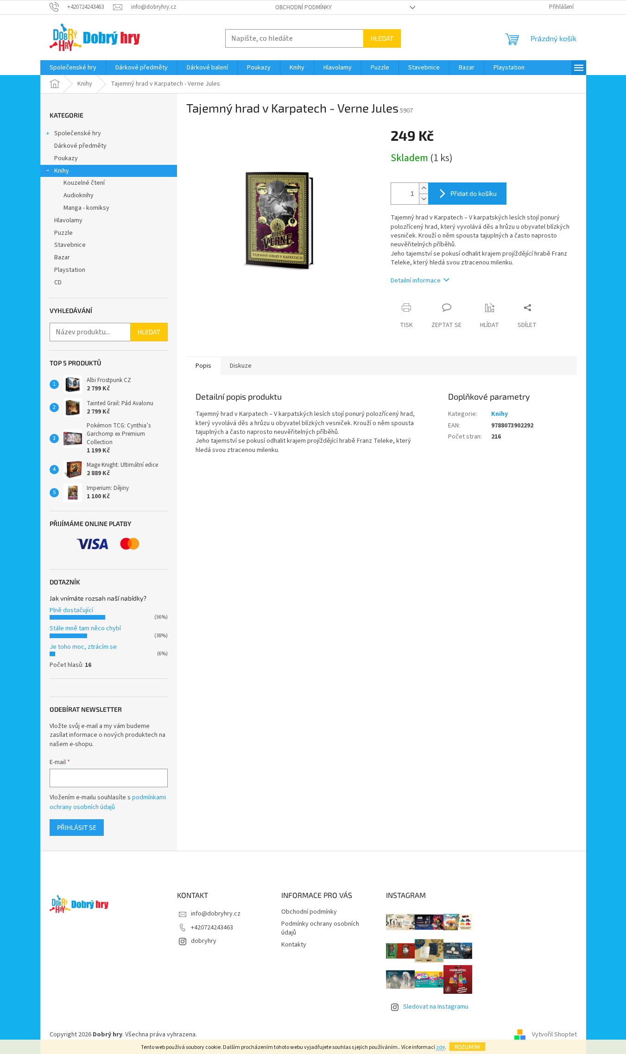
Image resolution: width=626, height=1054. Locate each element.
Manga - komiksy (86, 208)
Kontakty (293, 944)
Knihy (61, 171)
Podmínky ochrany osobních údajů (320, 928)
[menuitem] (73, 67)
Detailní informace (416, 280)
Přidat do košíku (473, 193)
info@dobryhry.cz (215, 913)
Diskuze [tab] (241, 365)
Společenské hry (77, 133)
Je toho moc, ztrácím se (83, 647)
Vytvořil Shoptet (554, 1034)
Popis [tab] (203, 365)
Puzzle (63, 233)
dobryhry (203, 941)
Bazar (62, 257)
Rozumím (467, 1046)
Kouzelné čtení (84, 183)
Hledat (382, 38)
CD (58, 282)
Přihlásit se (76, 827)
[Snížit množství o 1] (423, 199)
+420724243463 (212, 927)
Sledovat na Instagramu (435, 1006)
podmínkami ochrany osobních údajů (108, 802)
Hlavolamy (68, 220)
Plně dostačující (71, 610)
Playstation (69, 270)
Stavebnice (70, 245)
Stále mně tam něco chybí (85, 628)
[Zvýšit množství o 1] (423, 188)
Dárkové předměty (80, 146)
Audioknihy (78, 195)
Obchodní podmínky (303, 7)
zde (440, 1047)
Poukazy (66, 158)
